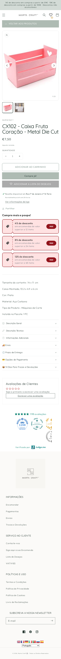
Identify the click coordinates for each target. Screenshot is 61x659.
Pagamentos (12, 511)
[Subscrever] (52, 620)
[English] (19, 641)
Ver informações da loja (17, 201)
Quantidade (8, 150)
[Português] (34, 641)
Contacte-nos (13, 543)
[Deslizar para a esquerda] (7, 65)
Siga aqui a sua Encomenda (19, 550)
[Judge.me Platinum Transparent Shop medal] (37, 424)
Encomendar (12, 504)
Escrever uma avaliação (30, 395)
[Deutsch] (27, 641)
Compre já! (30, 176)
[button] (3, 15)
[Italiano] (30, 641)
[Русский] (38, 641)
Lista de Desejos (14, 556)
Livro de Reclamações (17, 602)
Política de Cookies (15, 595)
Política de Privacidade (17, 588)
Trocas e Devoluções (16, 524)
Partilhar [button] (10, 208)
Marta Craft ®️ (23, 653)
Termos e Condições (16, 582)
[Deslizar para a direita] (54, 65)
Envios (9, 518)
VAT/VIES (11, 563)
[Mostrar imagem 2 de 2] (19, 107)
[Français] (23, 641)
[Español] (42, 641)
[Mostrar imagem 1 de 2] (7, 107)
